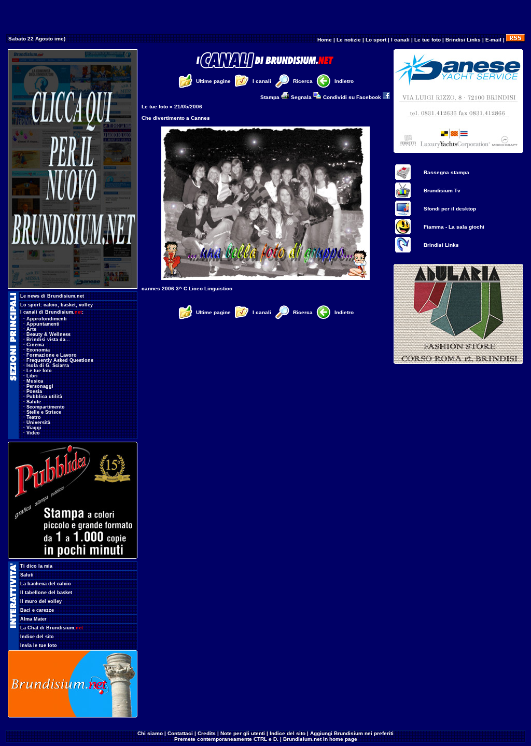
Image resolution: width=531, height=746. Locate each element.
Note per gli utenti (242, 733)
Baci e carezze (37, 610)
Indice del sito (37, 636)
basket (68, 304)
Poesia (34, 391)
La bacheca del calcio (45, 583)
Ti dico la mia (36, 566)
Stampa (270, 97)
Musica (34, 381)
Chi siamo (150, 733)
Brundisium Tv (442, 190)
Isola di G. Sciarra (47, 365)
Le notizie (349, 40)
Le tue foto (427, 40)
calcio (51, 304)
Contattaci (180, 733)
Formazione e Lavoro (51, 355)
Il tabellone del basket (46, 592)
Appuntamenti (43, 324)
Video (33, 432)
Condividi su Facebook (353, 97)
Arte (31, 329)
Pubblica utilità (44, 396)
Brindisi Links (463, 40)
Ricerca (303, 81)
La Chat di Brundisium (51, 627)
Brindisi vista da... (48, 339)
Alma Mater (33, 619)
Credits (207, 733)
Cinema (35, 344)
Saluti (27, 575)
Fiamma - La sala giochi (454, 227)
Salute (33, 401)
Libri (32, 375)
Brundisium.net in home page (320, 739)
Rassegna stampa (446, 172)
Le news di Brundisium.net (52, 296)
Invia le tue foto (38, 645)
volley (86, 304)
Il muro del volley (41, 601)
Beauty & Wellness (48, 334)
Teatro (33, 417)
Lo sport (376, 40)
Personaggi (39, 386)
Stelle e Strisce (43, 412)
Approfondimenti (46, 318)
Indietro (344, 81)
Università (38, 422)
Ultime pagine (213, 81)
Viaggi (33, 427)
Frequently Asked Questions (59, 360)
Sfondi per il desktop (450, 209)
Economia (38, 350)
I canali (400, 40)
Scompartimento (45, 407)
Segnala (302, 97)
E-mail (493, 40)
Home (324, 40)
